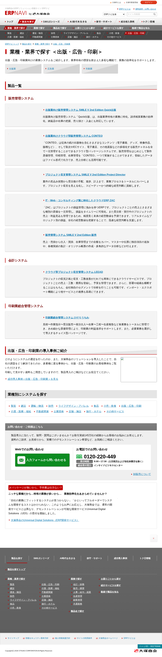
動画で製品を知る (110, 592)
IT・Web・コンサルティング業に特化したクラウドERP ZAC (80, 200)
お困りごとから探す (111, 579)
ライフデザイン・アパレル (73, 406)
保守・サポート (94, 558)
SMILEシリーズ (41, 558)
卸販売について (142, 474)
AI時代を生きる (67, 558)
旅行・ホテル (93, 411)
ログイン (149, 2)
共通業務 (77, 604)
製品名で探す (77, 611)
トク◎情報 (145, 558)
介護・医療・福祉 (21, 411)
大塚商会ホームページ (108, 638)
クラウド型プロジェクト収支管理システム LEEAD (74, 272)
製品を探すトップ (16, 569)
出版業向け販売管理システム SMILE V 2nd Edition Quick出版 (80, 110)
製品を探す (16, 558)
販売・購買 (78, 588)
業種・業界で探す (16, 579)
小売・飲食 (110, 406)
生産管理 (77, 596)
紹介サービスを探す (111, 585)
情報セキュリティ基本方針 (37, 638)
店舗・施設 (75, 411)
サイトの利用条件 (84, 638)
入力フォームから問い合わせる (46, 460)
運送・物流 (15, 592)
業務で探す (76, 579)
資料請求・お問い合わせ (145, 9)
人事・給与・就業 (82, 592)
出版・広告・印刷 (131, 406)
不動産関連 (42, 411)
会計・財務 (78, 584)
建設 (23, 406)
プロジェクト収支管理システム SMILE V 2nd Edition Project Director (85, 174)
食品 (96, 406)
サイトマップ (13, 638)
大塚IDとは (116, 2)
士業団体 (59, 411)
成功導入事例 (120, 558)
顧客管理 (77, 600)
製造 (13, 406)
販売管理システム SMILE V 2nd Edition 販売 (71, 235)
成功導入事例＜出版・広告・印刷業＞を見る (33, 379)
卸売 (50, 406)
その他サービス (115, 411)
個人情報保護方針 (62, 638)
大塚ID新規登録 (132, 2)
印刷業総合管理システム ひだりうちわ (67, 317)
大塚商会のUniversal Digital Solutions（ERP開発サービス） (45, 520)
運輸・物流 (37, 406)
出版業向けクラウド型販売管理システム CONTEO (74, 136)
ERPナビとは (125, 9)
